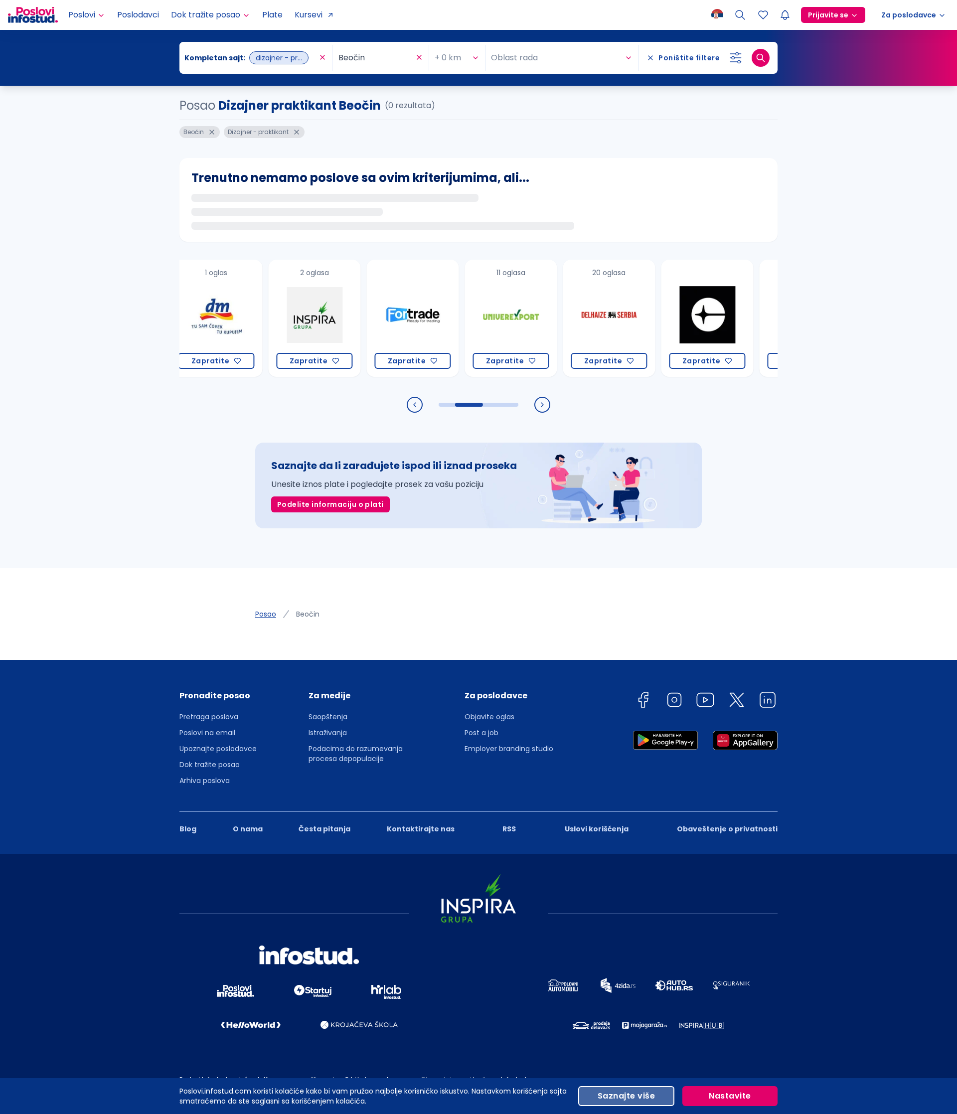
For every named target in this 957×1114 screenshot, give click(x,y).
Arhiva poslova (204, 781)
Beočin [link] (307, 614)
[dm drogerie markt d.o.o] (194, 318)
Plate (272, 14)
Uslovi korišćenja (597, 829)
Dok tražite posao (209, 765)
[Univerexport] (489, 318)
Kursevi (308, 14)
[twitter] (737, 701)
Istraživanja (328, 733)
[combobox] (251, 57)
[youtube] (705, 701)
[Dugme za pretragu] (761, 58)
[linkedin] (768, 701)
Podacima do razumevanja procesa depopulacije (356, 754)
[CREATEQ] (685, 318)
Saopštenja (328, 717)
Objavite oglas (489, 717)
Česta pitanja (324, 829)
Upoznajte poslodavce (218, 749)
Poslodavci (138, 14)
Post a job (481, 733)
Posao (265, 614)
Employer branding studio (509, 749)
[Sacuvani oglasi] (763, 15)
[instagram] (674, 701)
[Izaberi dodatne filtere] (736, 58)
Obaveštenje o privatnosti (727, 829)
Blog (187, 829)
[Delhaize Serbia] (587, 318)
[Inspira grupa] (292, 318)
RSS (509, 829)
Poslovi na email (207, 733)
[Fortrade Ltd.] (390, 318)
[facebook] (643, 701)
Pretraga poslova (208, 717)
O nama (248, 829)
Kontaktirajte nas (421, 829)
